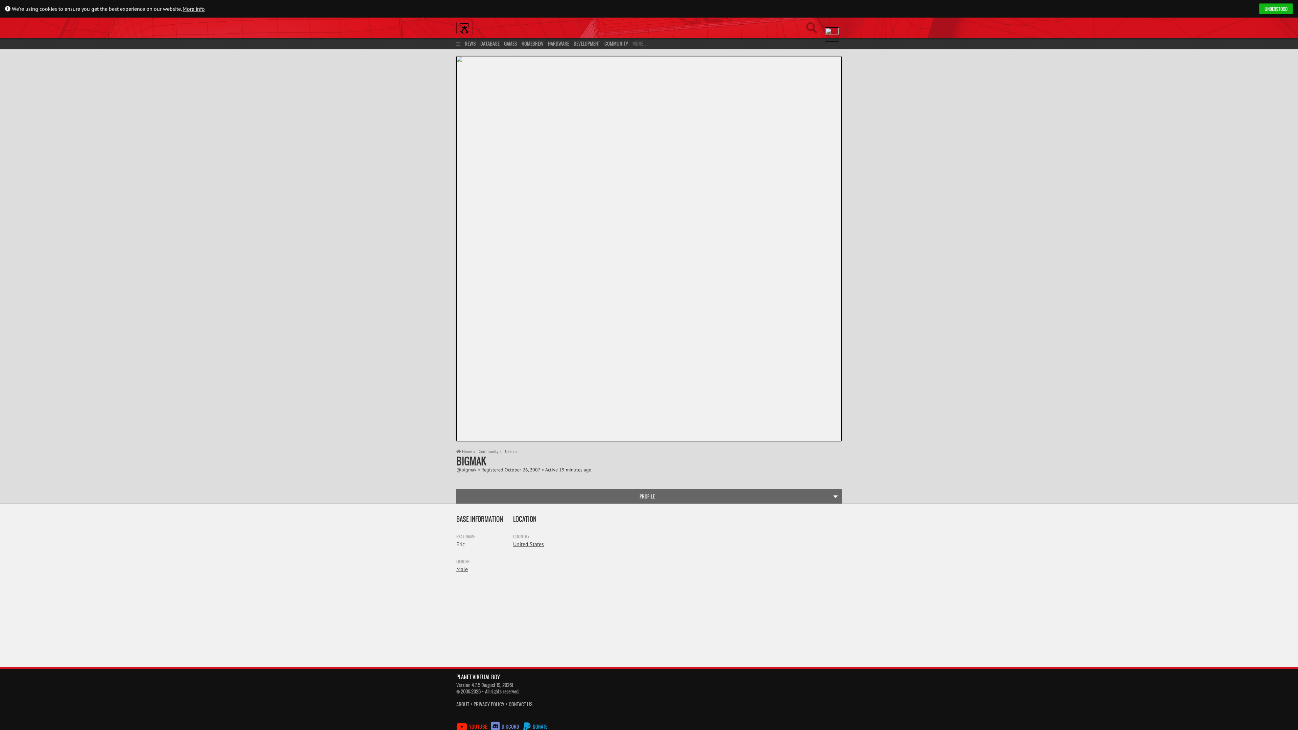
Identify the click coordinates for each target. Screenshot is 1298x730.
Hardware (558, 43)
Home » (468, 451)
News (470, 43)
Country (521, 536)
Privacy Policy (489, 704)
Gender (463, 561)
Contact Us (521, 704)
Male (462, 569)
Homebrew (533, 43)
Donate (539, 726)
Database (490, 43)
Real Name (465, 536)
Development (587, 43)
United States (528, 544)
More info (194, 8)
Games (510, 43)
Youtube (478, 726)
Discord (510, 726)
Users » (511, 451)
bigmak (471, 461)
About (462, 704)
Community (616, 43)
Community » (490, 451)
